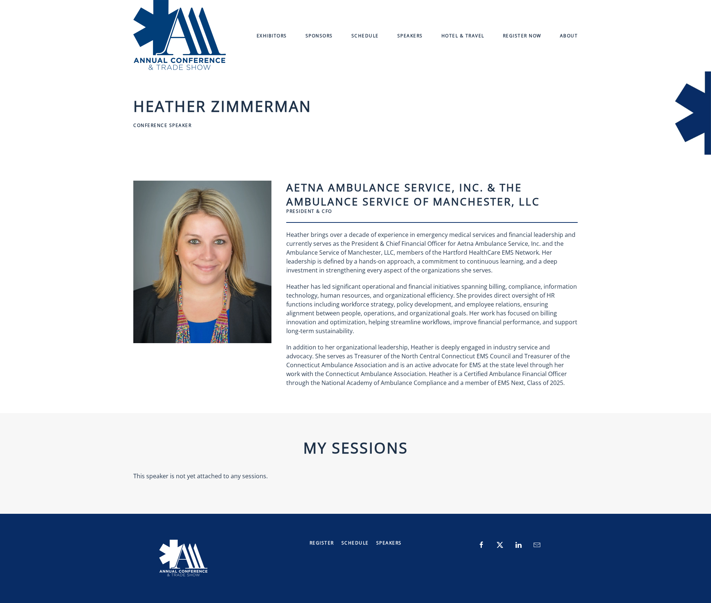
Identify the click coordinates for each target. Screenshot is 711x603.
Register (322, 543)
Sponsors (319, 36)
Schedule (355, 543)
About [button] (569, 36)
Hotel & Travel (462, 36)
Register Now (522, 36)
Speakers (410, 36)
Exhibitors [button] (272, 36)
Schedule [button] (365, 36)
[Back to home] (179, 35)
